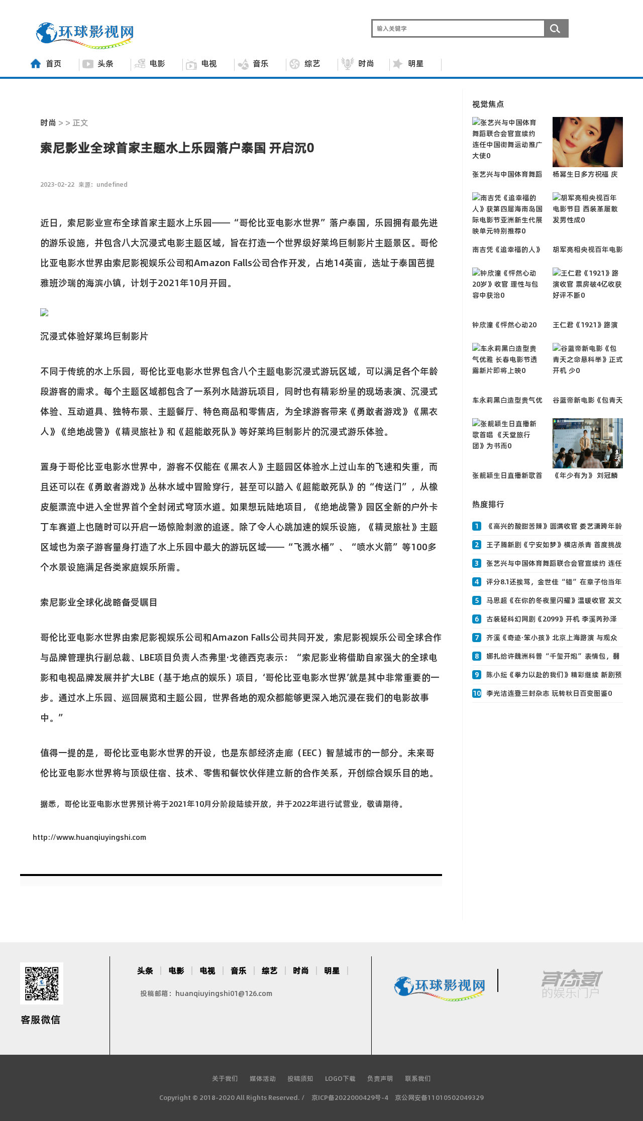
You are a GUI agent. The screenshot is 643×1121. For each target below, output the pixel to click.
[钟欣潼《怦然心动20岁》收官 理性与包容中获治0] (507, 293)
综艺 (312, 63)
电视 (209, 63)
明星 (416, 63)
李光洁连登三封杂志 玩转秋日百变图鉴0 (549, 693)
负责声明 (380, 1078)
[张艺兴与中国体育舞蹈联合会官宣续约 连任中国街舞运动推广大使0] (507, 142)
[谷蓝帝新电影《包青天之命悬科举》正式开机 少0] (588, 368)
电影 (157, 63)
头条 (105, 63)
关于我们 (225, 1078)
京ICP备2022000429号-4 (349, 1097)
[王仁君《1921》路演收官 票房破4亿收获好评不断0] (588, 293)
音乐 (261, 63)
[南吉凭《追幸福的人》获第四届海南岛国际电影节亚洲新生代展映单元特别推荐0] (507, 217)
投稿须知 (300, 1078)
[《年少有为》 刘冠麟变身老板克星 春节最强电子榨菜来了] (588, 443)
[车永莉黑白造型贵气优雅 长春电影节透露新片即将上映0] (507, 368)
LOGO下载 (340, 1078)
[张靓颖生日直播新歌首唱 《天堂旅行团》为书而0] (507, 443)
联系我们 (418, 1078)
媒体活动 (263, 1078)
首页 (54, 63)
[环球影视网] (86, 46)
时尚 (366, 63)
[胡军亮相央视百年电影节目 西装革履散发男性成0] (588, 217)
